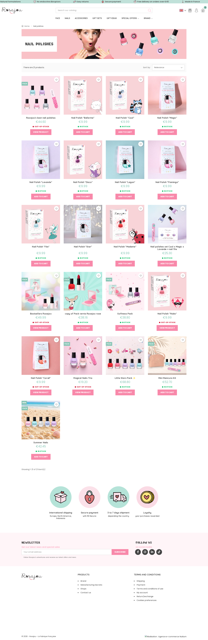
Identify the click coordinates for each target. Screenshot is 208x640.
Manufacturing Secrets (91, 584)
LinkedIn (152, 552)
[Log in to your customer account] (196, 10)
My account (142, 592)
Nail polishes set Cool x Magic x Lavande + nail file (167, 248)
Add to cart (83, 132)
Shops (83, 588)
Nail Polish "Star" (83, 246)
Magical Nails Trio (82, 378)
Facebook (138, 552)
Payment (141, 584)
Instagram (145, 552)
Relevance (159, 67)
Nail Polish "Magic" (167, 118)
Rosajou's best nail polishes (40, 118)
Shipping (141, 581)
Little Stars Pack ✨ (125, 378)
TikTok (159, 552)
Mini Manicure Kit (167, 378)
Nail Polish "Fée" (40, 246)
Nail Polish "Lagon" (125, 182)
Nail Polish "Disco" (83, 182)
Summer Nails (40, 442)
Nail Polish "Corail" (41, 378)
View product (41, 132)
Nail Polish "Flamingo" (167, 182)
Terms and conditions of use (150, 588)
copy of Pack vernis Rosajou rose (83, 313)
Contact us (86, 592)
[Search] (149, 10)
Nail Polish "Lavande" (40, 182)
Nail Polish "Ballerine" (82, 118)
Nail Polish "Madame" (125, 246)
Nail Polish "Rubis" (167, 313)
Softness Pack (125, 313)
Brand (83, 581)
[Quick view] (40, 91)
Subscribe (120, 552)
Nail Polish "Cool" (125, 118)
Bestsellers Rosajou (40, 313)
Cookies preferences (146, 600)
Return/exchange (145, 596)
